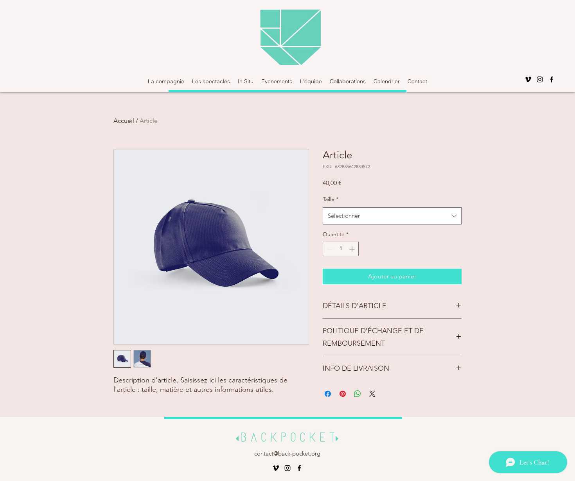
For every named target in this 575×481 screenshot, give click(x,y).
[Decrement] (329, 249)
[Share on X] (372, 393)
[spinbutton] (341, 249)
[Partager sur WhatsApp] (357, 393)
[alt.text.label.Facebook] (551, 79)
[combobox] (392, 215)
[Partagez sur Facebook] (327, 393)
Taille (330, 199)
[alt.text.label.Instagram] (540, 79)
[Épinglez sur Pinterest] (342, 393)
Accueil (123, 120)
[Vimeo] (528, 79)
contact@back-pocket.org (287, 453)
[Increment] (353, 249)
